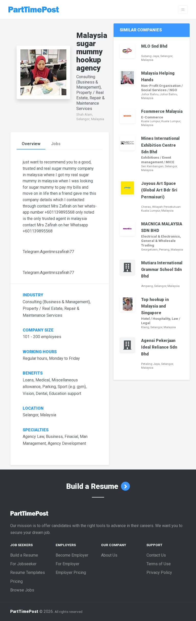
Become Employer (72, 555)
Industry (33, 295)
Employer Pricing (71, 572)
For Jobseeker (23, 563)
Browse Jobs (22, 590)
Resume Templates (27, 572)
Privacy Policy (159, 572)
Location (33, 408)
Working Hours (40, 352)
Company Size (38, 330)
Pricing (16, 581)
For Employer (67, 563)
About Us (109, 555)
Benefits (33, 373)
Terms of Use (158, 563)
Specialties (35, 430)
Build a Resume (93, 486)
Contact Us (156, 555)
